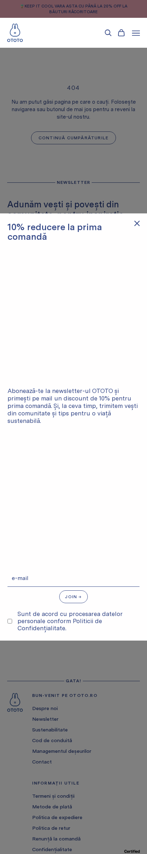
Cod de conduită (52, 740)
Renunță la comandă (56, 839)
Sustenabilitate (50, 730)
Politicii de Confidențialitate (59, 624)
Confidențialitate (52, 849)
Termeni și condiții (53, 796)
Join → (73, 596)
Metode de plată (52, 806)
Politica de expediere (57, 817)
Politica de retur (51, 828)
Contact (42, 762)
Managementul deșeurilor (61, 751)
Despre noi (45, 708)
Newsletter (45, 719)
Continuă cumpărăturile (73, 137)
